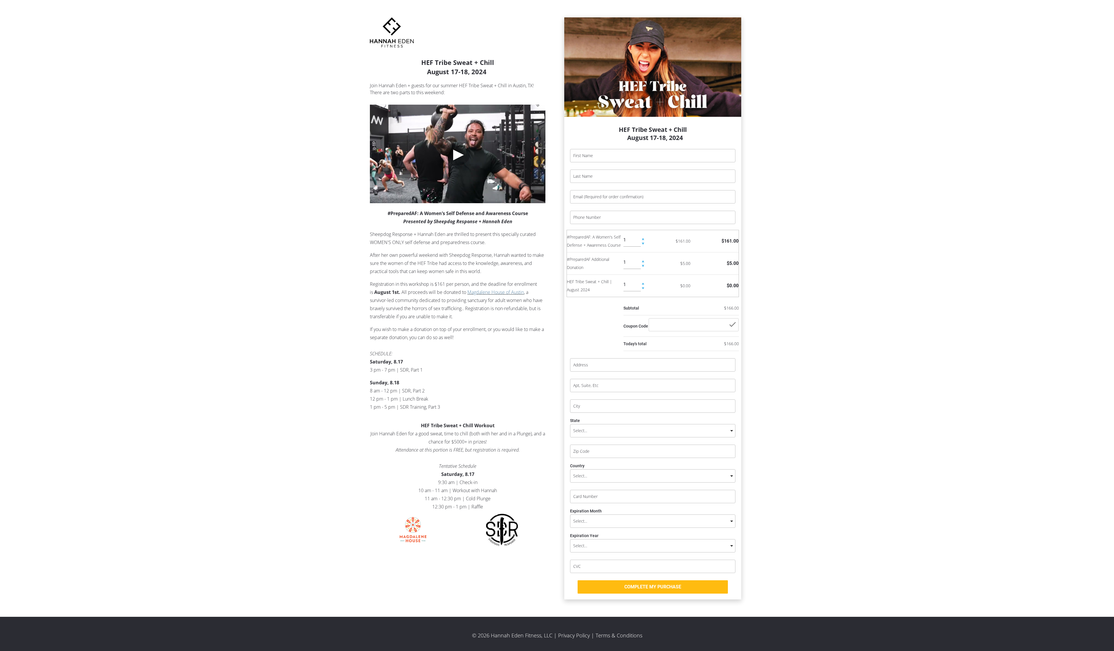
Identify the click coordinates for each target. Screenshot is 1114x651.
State (575, 421)
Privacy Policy (574, 635)
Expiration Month (586, 511)
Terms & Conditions (619, 635)
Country (577, 466)
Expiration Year (584, 536)
